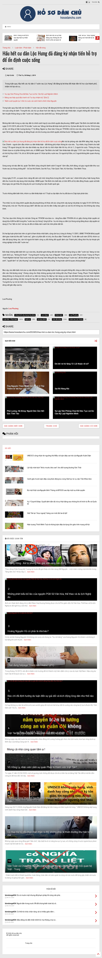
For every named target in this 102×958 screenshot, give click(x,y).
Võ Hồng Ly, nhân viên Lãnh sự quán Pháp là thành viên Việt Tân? (42, 767)
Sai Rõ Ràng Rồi (62, 389)
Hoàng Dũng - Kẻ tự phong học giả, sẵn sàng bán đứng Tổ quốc (41, 563)
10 (9, 860)
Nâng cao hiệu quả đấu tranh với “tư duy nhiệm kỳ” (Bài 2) (27, 98)
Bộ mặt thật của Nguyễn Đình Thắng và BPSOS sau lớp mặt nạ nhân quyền (56, 490)
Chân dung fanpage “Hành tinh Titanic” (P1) (30, 665)
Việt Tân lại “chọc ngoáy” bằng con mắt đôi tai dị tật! (47, 513)
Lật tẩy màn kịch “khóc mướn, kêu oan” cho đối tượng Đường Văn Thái (54, 468)
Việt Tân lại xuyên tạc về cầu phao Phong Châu (86, 37)
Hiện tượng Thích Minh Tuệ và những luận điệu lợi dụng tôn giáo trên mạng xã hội (21, 36)
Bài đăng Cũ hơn (89, 426)
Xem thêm (30, 572)
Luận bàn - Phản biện (23, 48)
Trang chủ (6, 48)
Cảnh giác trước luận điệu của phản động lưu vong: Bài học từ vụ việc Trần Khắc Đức (59, 479)
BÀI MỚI (8, 448)
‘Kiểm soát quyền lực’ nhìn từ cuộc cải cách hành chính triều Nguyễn (31, 101)
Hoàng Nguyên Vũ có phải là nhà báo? (28, 631)
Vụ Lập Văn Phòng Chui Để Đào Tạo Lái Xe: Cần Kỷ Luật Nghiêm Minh (31, 94)
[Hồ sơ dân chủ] (51, 21)
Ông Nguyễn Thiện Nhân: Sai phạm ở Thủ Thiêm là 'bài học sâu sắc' (25, 387)
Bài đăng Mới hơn (13, 426)
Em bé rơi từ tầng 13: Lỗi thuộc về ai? (72, 364)
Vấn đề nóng (41, 48)
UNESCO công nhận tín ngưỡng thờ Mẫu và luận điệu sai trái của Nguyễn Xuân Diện (59, 456)
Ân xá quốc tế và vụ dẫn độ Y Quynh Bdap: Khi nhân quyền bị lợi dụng (54, 38)
